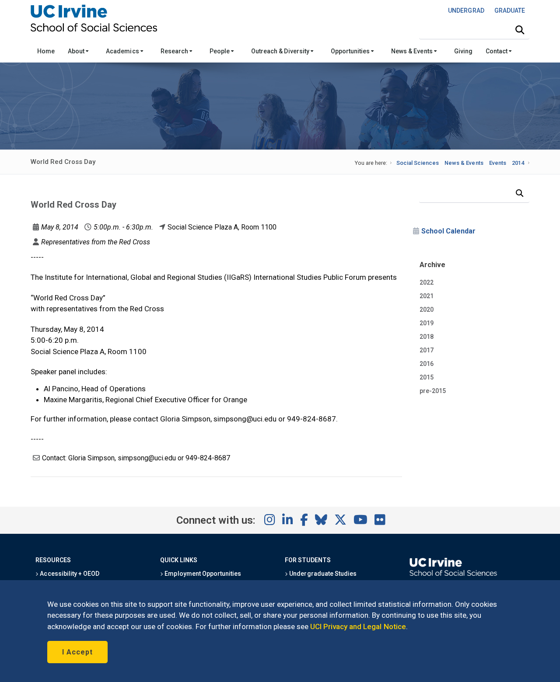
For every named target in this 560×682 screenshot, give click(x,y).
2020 (427, 309)
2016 (427, 363)
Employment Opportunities (202, 573)
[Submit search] (519, 30)
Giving (463, 51)
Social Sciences (417, 163)
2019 (427, 323)
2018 (427, 336)
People (220, 51)
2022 (427, 282)
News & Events (412, 51)
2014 (518, 163)
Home (46, 51)
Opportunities (351, 51)
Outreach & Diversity (281, 51)
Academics (123, 51)
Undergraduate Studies (322, 573)
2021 (427, 295)
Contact (497, 51)
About (77, 51)
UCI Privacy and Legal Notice (358, 626)
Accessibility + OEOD (68, 573)
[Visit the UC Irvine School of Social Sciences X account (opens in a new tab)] (340, 520)
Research (175, 51)
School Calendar (448, 231)
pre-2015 (433, 390)
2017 (427, 350)
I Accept (77, 652)
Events (497, 163)
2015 (427, 377)
